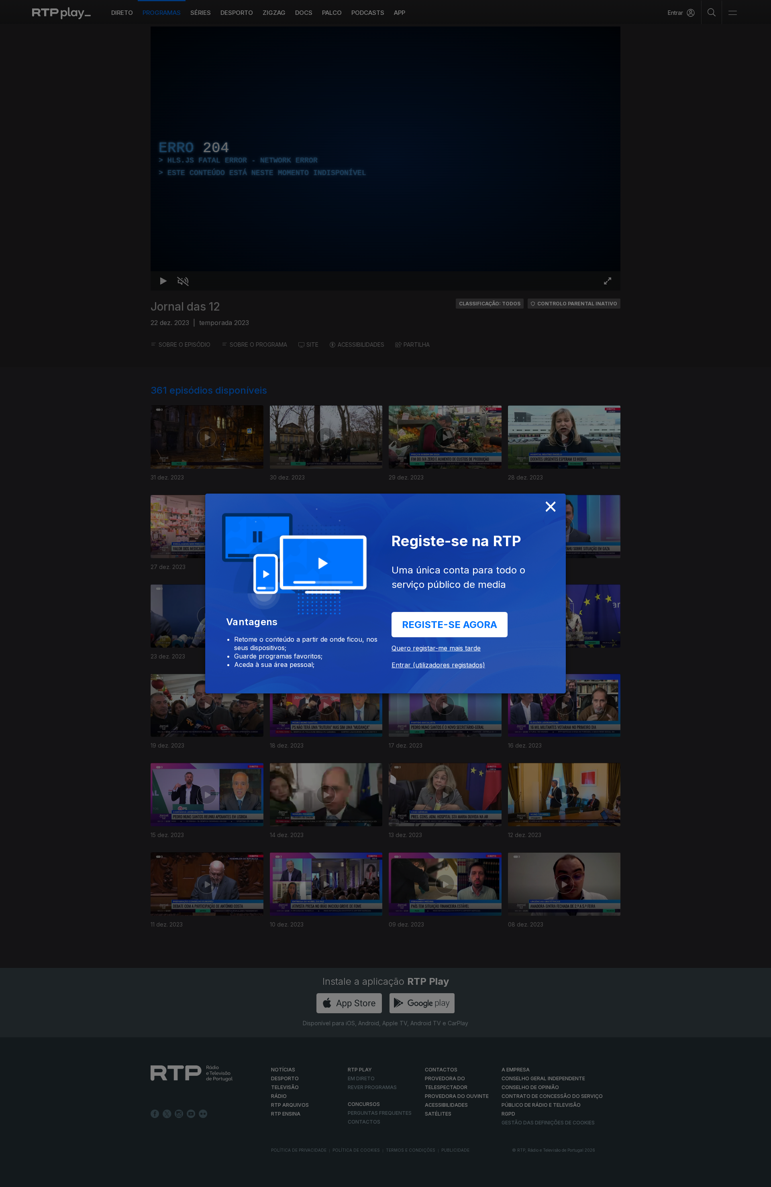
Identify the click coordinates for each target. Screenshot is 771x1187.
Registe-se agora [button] (449, 624)
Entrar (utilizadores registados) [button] (438, 665)
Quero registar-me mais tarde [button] (436, 648)
